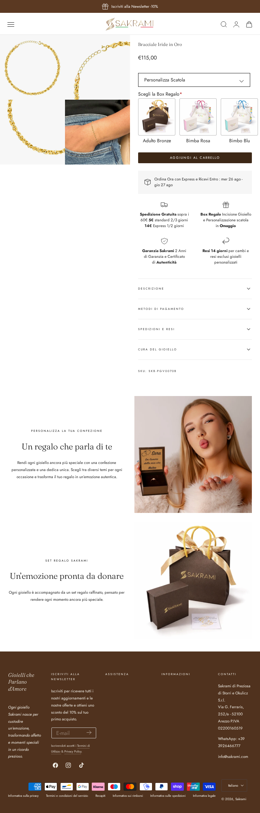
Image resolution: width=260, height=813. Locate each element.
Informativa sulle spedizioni (168, 795)
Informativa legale (204, 795)
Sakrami (240, 799)
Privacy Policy (72, 751)
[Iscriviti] (89, 732)
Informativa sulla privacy (23, 795)
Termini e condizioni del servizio (67, 795)
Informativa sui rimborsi (128, 795)
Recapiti (100, 795)
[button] (10, 24)
